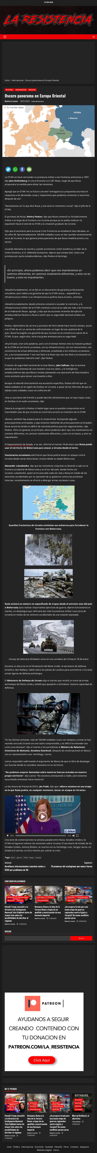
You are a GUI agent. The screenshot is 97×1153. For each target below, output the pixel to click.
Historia (50, 897)
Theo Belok (76, 1122)
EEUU (13, 858)
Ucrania (38, 858)
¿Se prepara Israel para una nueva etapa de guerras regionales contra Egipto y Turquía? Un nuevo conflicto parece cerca (77, 912)
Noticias (32, 90)
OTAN (26, 858)
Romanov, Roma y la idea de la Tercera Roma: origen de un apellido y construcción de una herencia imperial (48, 911)
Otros (66, 1147)
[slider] (40, 835)
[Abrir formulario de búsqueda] (94, 37)
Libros (56, 1150)
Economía (39, 1147)
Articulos (9, 90)
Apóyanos (84, 1147)
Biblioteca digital (44, 1150)
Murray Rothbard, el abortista (80, 1117)
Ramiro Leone (11, 101)
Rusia (31, 858)
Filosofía (58, 1147)
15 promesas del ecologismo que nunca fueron (71, 864)
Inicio (9, 1147)
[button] (4, 36)
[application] (42, 817)
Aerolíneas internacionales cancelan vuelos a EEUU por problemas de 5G (25, 866)
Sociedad (78, 1109)
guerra (19, 858)
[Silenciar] (73, 835)
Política (20, 900)
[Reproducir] (8, 835)
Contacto (74, 1147)
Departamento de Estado (20, 444)
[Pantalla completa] (77, 835)
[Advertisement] (48, 61)
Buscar (8, 931)
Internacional (21, 90)
